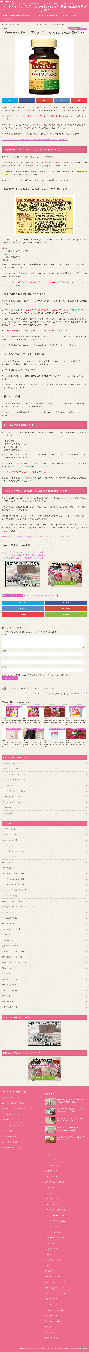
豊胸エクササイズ (9, 985)
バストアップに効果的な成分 (13, 873)
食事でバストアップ (10, 1007)
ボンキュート (8, 923)
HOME (5, 15)
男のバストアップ (9, 968)
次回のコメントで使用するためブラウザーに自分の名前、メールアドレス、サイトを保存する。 (36, 675)
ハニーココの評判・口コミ (11, 796)
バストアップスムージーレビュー (46, 15)
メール (4, 659)
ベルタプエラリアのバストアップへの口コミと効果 (23, 552)
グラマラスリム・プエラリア (13, 851)
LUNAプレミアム (9, 829)
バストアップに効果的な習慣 (13, 879)
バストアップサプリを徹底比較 (14, 890)
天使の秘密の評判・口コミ (11, 813)
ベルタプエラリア (9, 918)
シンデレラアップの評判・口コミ (13, 791)
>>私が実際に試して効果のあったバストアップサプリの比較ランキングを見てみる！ (35, 140)
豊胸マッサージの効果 (11, 990)
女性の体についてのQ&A (11, 946)
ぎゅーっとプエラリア (11, 834)
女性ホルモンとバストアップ (13, 951)
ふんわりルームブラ (10, 840)
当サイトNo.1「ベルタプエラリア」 (21, 15)
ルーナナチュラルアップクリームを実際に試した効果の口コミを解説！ (70, 1101)
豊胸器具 (6, 996)
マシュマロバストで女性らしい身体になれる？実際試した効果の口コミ (70, 1110)
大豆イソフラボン (51, 595)
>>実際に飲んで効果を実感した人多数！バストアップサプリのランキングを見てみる (35, 536)
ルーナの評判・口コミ (9, 808)
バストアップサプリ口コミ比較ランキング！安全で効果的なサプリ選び (44, 8)
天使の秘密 (7, 940)
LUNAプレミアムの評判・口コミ (13, 769)
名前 (4, 651)
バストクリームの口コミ (12, 901)
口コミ (41, 595)
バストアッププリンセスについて (70, 15)
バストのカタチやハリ (11, 868)
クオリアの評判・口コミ (10, 785)
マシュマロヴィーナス (11, 929)
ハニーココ (7, 862)
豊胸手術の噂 (7, 1001)
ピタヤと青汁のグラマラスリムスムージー (17, 907)
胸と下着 (6, 974)
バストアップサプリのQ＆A (13, 884)
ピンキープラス (9, 912)
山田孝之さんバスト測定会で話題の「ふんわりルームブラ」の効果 (70, 1129)
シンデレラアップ (9, 857)
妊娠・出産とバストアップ (12, 957)
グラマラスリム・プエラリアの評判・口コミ (17, 774)
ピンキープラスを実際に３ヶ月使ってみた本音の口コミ (25, 555)
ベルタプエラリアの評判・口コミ (13, 763)
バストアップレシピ (10, 896)
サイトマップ (7, 19)
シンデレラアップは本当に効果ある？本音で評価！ (23, 558)
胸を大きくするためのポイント (14, 979)
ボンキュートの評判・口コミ (12, 802)
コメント (5, 634)
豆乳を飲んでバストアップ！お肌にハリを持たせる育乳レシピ (70, 1138)
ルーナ (6, 935)
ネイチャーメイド (31, 595)
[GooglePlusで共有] (44, 100)
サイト (4, 667)
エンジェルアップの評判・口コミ (13, 780)
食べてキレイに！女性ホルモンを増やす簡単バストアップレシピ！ (70, 1119)
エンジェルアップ (9, 845)
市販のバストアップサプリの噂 (13, 595)
